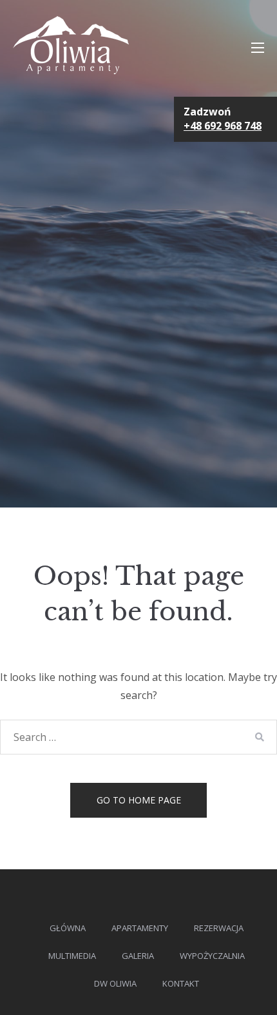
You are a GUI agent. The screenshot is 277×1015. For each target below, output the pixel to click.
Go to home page (139, 800)
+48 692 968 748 (223, 126)
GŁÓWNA (68, 928)
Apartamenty (139, 928)
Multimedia (72, 955)
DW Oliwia (115, 983)
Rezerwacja (219, 928)
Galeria (138, 955)
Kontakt (180, 983)
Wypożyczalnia (212, 955)
